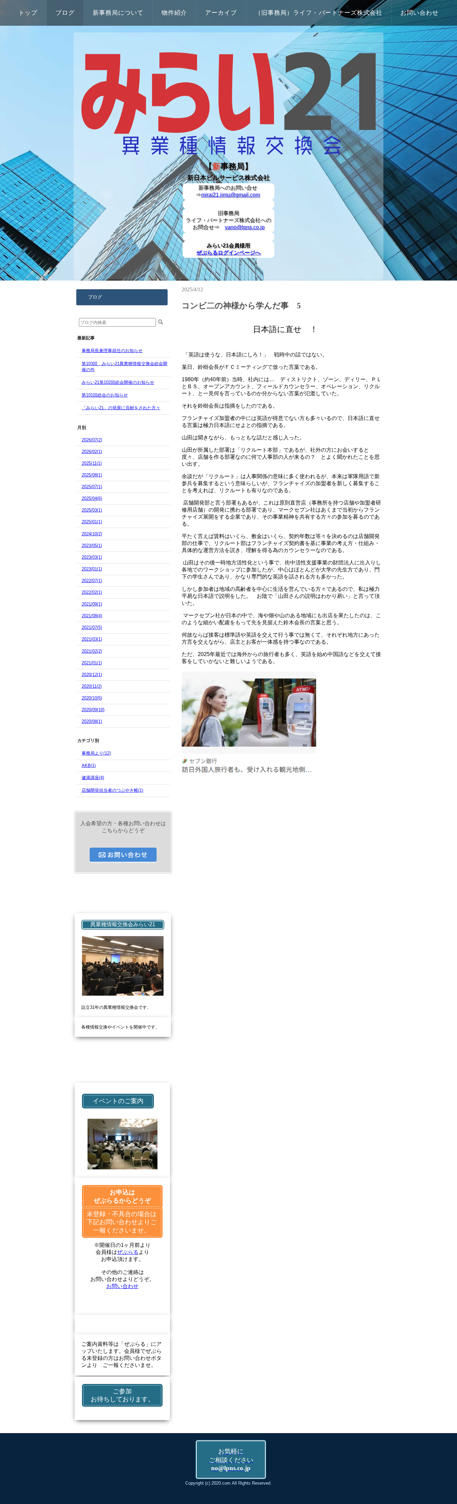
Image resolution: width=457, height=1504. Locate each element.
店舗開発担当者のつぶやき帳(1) (112, 790)
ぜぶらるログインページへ (228, 252)
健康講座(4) (93, 777)
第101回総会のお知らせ (105, 395)
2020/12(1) (92, 674)
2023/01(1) (92, 568)
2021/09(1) (92, 604)
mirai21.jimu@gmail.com (230, 195)
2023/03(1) (92, 557)
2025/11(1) (92, 463)
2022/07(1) (92, 580)
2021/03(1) (92, 639)
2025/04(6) (92, 498)
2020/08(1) (92, 721)
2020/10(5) (92, 698)
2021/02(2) (92, 651)
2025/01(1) (92, 521)
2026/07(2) (92, 439)
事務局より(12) (96, 753)
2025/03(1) (92, 510)
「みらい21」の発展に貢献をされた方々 (121, 407)
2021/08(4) (92, 615)
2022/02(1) (92, 592)
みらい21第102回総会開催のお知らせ (118, 382)
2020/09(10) (93, 709)
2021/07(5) (92, 627)
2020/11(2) (92, 686)
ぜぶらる (128, 1252)
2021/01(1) (92, 662)
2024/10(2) (92, 533)
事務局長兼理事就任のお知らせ (112, 350)
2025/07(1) (92, 486)
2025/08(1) (92, 474)
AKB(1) (89, 765)
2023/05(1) (92, 545)
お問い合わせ (122, 1286)
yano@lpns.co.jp (245, 227)
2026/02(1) (92, 451)
